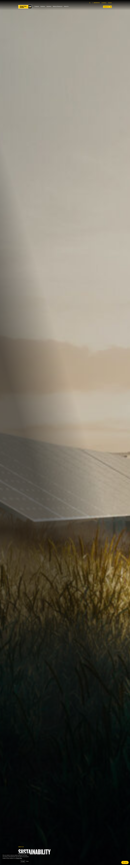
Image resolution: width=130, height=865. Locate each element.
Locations (104, 2)
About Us (66, 6)
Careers (110, 2)
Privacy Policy (19, 858)
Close (27, 861)
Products (37, 6)
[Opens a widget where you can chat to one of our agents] (125, 862)
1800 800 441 (97, 2)
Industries (49, 6)
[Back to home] (25, 7)
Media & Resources (57, 6)
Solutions (42, 6)
